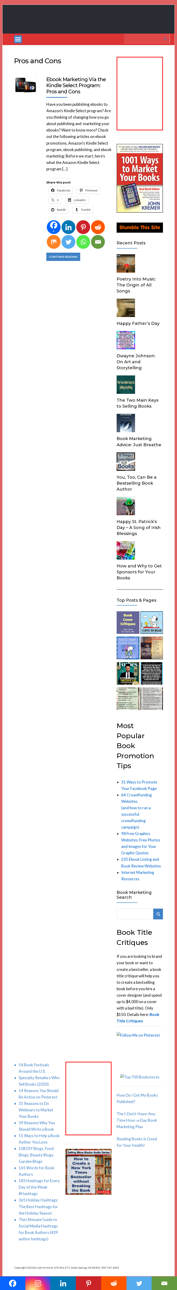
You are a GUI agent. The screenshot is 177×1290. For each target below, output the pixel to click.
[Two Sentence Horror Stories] (151, 674)
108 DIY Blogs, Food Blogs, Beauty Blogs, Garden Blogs (36, 1155)
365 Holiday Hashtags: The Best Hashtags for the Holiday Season (38, 1206)
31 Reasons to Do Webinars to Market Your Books (36, 1110)
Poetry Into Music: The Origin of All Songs (136, 285)
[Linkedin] (68, 227)
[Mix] (54, 242)
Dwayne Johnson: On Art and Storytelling (136, 361)
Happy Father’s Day (138, 323)
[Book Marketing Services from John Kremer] (128, 623)
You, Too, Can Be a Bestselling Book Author (136, 483)
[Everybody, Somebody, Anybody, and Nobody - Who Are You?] (128, 699)
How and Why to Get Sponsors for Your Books (139, 572)
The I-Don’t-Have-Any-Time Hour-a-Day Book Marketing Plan (137, 1120)
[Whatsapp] (83, 242)
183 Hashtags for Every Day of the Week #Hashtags (39, 1187)
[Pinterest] (83, 227)
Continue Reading (63, 256)
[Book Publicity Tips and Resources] (128, 674)
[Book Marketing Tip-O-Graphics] (151, 649)
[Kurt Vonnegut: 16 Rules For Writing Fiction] (151, 699)
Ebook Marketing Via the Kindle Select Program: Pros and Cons (76, 85)
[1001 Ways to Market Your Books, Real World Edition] (140, 211)
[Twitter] (68, 242)
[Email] (98, 242)
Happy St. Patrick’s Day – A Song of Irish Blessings (139, 527)
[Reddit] (98, 227)
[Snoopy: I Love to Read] (151, 623)
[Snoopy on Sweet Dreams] (128, 649)
